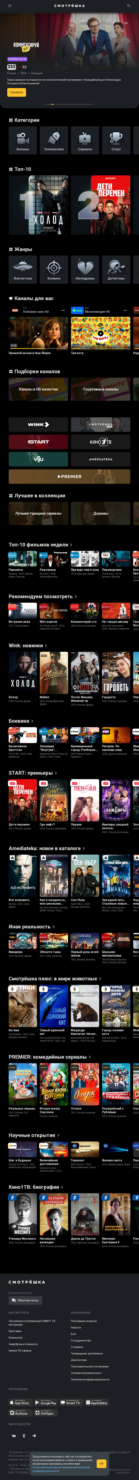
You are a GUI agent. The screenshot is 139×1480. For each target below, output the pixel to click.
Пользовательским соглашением (54, 1467)
